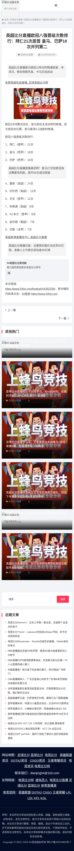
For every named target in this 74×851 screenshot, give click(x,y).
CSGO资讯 (37, 760)
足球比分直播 (26, 55)
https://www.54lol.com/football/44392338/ (30, 288)
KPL (37, 798)
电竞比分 (51, 755)
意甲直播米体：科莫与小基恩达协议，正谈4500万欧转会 (38, 703)
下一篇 (62, 318)
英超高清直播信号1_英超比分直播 (26, 237)
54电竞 (26, 293)
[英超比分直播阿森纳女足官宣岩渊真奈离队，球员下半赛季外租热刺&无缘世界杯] (37, 485)
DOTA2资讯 (19, 760)
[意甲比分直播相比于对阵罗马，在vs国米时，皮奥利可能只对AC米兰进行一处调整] (37, 384)
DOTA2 (37, 792)
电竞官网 (9, 792)
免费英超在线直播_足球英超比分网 (26, 82)
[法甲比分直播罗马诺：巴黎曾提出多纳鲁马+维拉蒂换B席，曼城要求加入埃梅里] (37, 435)
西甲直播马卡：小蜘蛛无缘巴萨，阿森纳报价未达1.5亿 (37, 708)
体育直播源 (48, 785)
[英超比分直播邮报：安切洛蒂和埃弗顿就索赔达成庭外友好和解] (37, 556)
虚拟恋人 (41, 780)
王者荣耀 (59, 792)
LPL (68, 792)
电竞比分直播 (59, 780)
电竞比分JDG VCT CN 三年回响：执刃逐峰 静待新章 (36, 723)
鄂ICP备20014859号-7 (59, 842)
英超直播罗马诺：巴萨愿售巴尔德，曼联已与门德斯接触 (38, 698)
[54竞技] (10, 8)
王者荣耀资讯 (57, 760)
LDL (30, 798)
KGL (43, 798)
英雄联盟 (24, 792)
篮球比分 (37, 755)
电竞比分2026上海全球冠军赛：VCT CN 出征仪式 (34, 728)
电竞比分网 (42, 766)
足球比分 (23, 755)
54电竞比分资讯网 (17, 263)
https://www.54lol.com (44, 293)
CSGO (47, 792)
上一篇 (12, 310)
